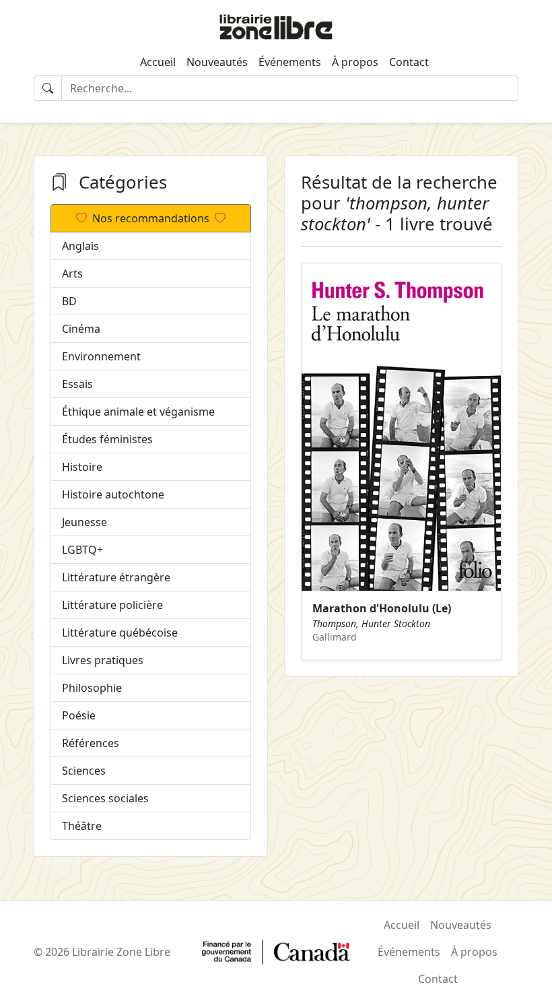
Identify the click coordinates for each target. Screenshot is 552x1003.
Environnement (101, 356)
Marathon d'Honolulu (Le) (381, 608)
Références (90, 743)
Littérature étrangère (116, 577)
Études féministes (107, 439)
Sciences (84, 770)
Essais (77, 384)
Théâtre (82, 825)
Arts (72, 273)
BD (69, 301)
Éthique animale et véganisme (138, 411)
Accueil (158, 62)
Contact (409, 62)
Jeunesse (84, 522)
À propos (355, 62)
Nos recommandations (150, 218)
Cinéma (81, 328)
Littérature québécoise (120, 632)
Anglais (80, 245)
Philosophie (92, 687)
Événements (289, 62)
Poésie (79, 715)
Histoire (82, 466)
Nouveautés (217, 62)
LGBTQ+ (82, 549)
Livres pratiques (102, 660)
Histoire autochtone (113, 494)
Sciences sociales (105, 798)
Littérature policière (112, 604)
